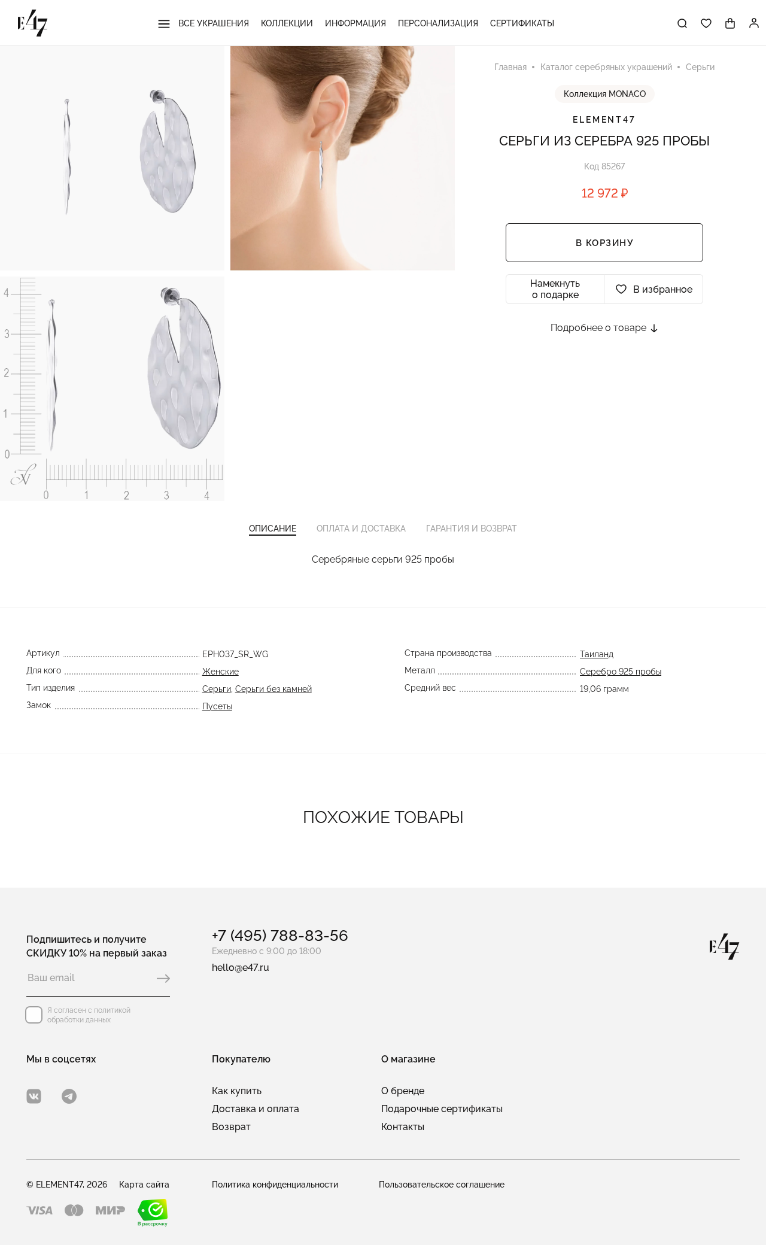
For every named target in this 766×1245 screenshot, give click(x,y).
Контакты (402, 1126)
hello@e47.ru (240, 967)
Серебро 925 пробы (620, 671)
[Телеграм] (69, 1096)
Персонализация (438, 23)
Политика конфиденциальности (275, 1184)
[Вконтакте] (33, 1096)
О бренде (402, 1091)
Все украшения (212, 23)
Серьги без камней (273, 689)
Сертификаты (522, 23)
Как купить (237, 1091)
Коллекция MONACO (605, 94)
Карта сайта (144, 1184)
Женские (220, 671)
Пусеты (217, 706)
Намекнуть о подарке (555, 289)
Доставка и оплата (255, 1109)
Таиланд (596, 654)
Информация (355, 23)
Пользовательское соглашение (441, 1184)
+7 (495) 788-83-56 (280, 936)
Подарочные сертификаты (442, 1109)
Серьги (216, 689)
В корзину (605, 243)
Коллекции (287, 23)
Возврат (231, 1126)
